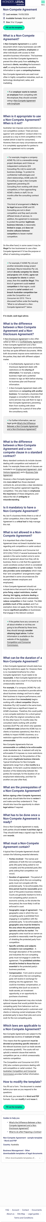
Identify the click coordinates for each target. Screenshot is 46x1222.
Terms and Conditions (23, 1218)
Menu (43, 5)
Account (15, 1210)
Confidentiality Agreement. (31, 342)
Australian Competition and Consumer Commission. (19, 642)
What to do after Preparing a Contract (25, 1132)
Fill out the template (14, 27)
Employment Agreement (26, 469)
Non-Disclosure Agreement (16, 339)
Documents (37, 1210)
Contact (25, 1210)
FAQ (7, 1210)
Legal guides (33, 1214)
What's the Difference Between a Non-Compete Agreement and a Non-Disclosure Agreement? (22, 426)
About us (10, 1214)
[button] (40, 1158)
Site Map (21, 1214)
